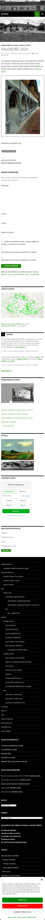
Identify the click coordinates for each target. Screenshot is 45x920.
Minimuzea (6, 872)
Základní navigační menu (42, 14)
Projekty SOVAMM (8, 860)
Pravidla (8, 674)
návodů (37, 357)
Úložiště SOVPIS (8, 654)
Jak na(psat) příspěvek (12, 638)
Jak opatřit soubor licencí (14, 682)
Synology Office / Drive (13, 670)
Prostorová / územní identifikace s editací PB (23, 605)
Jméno (4, 214)
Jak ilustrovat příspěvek (13, 646)
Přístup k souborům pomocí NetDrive (18, 662)
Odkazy (9, 334)
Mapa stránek (6, 731)
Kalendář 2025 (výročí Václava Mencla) (14, 761)
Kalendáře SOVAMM (8, 422)
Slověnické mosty (24, 784)
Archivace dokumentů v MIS (15, 703)
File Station (9, 666)
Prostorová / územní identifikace (19, 601)
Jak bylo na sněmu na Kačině (10, 833)
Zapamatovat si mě (9, 546)
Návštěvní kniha (6, 723)
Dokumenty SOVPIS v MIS (13, 699)
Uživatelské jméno (7, 537)
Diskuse (3, 711)
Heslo (3, 542)
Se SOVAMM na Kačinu (9, 750)
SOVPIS (4, 14)
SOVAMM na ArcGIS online (10, 875)
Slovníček (4, 707)
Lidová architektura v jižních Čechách (14, 414)
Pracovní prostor (7, 572)
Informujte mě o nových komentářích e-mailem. (19, 252)
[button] (42, 880)
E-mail (4, 223)
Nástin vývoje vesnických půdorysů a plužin (17, 418)
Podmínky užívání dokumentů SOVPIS (16, 568)
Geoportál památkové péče (15, 597)
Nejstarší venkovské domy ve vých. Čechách (17, 410)
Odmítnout (22, 906)
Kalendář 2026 (8, 426)
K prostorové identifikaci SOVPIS (12, 746)
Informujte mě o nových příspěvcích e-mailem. (18, 260)
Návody (3, 617)
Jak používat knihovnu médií (17, 650)
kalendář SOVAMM (9, 151)
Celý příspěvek (21, 347)
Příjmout (22, 900)
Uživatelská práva (11, 629)
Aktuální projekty (9, 864)
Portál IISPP (7, 593)
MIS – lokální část (14, 613)
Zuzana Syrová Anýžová (21, 53)
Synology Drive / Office (11, 581)
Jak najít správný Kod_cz (13, 678)
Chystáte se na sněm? (8, 757)
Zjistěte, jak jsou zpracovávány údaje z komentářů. (20, 274)
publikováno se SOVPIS (9, 45)
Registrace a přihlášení (13, 695)
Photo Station (8, 585)
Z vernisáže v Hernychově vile (11, 836)
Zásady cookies (12, 917)
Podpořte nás (6, 727)
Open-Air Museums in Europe (11, 162)
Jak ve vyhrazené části (13, 634)
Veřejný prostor (6, 564)
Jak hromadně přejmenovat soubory (18, 686)
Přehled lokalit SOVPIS (8, 326)
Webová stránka (7, 232)
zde (20, 143)
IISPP (2, 589)
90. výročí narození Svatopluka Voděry (14, 842)
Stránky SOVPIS (8, 621)
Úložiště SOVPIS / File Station (13, 577)
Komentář (5, 186)
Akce (2, 715)
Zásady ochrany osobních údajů (27, 917)
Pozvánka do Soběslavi (8, 830)
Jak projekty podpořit (10, 868)
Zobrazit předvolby (22, 912)
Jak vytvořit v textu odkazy (15, 642)
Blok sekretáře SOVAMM (10, 856)
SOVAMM (22, 45)
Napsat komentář (31, 351)
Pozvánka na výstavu (8, 839)
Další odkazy (6, 371)
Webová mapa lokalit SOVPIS (11, 324)
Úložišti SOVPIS (22, 359)
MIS (6, 609)
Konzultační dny (7, 719)
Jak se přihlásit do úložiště (14, 658)
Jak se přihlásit (10, 625)
